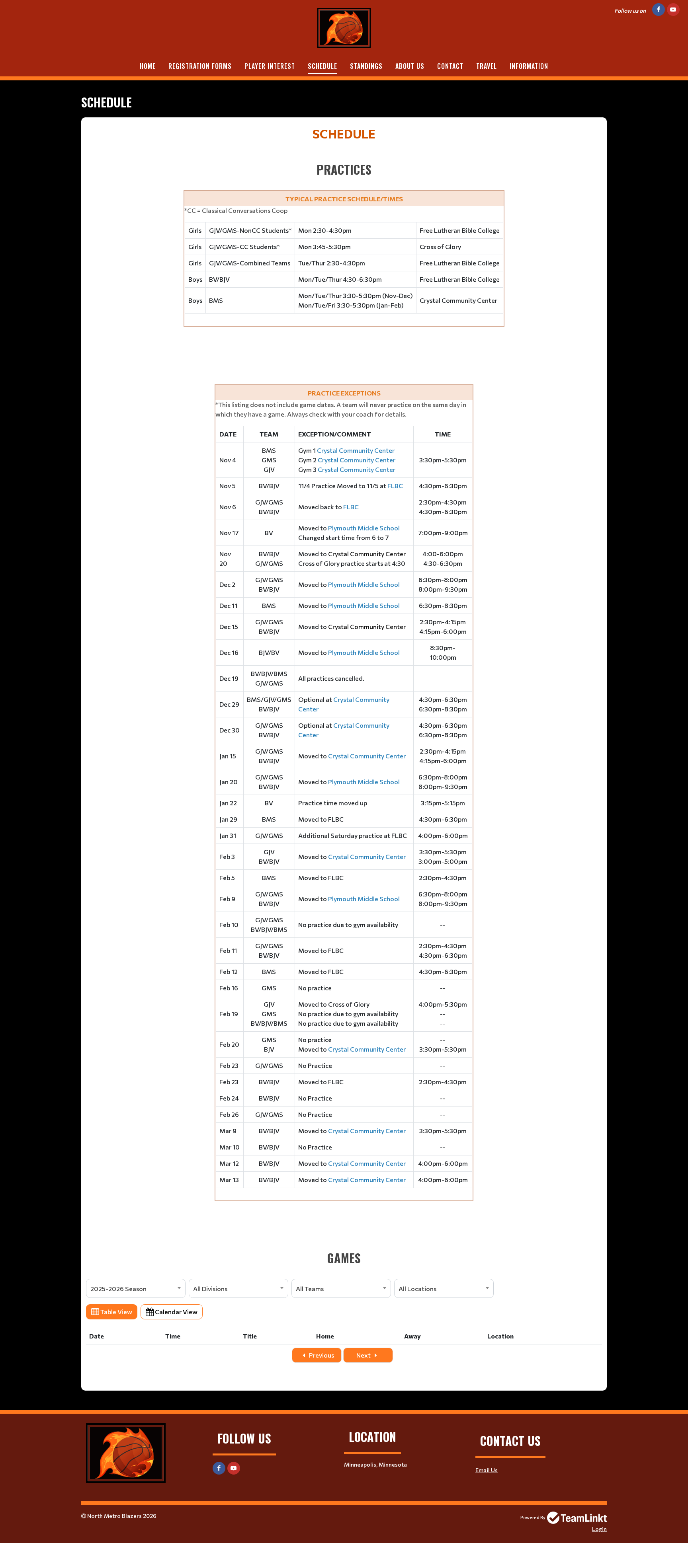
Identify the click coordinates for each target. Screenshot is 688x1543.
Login (599, 1528)
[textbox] (344, 695)
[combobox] (136, 1288)
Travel (486, 66)
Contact (450, 66)
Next (364, 1355)
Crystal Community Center (367, 553)
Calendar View (175, 1311)
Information (529, 66)
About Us (409, 66)
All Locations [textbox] (417, 1288)
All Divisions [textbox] (210, 1288)
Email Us (486, 1470)
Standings (366, 66)
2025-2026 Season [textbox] (118, 1288)
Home (148, 66)
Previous (321, 1355)
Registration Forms (200, 66)
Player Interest (269, 66)
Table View (115, 1311)
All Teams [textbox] (310, 1288)
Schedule (322, 66)
